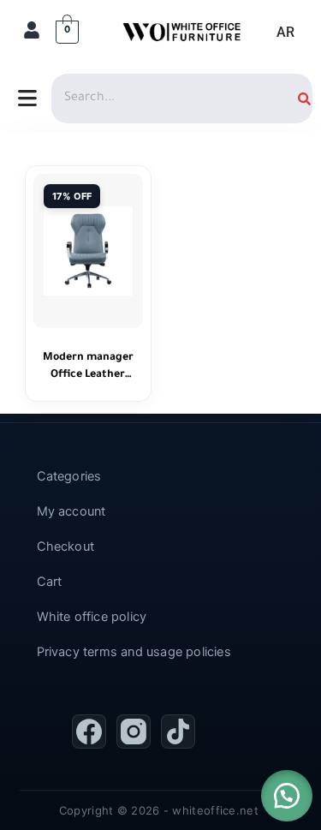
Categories (69, 476)
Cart (49, 581)
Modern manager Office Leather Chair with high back (88, 368)
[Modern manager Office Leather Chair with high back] (88, 251)
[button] (286, 795)
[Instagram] (133, 731)
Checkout (66, 546)
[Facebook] (89, 731)
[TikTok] (178, 731)
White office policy (92, 616)
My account (71, 511)
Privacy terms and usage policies (134, 652)
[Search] (304, 98)
